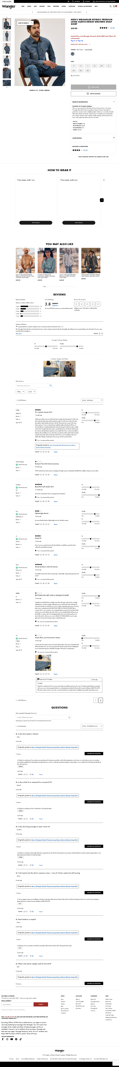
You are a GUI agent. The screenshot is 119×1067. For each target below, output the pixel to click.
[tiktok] (20, 1039)
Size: (72, 61)
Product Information (80, 102)
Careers (93, 1010)
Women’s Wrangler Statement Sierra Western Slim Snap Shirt (46, 276)
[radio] (72, 54)
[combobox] (93, 400)
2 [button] (47, 286)
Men (62, 999)
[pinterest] (16, 1039)
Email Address (6, 1000)
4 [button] (54, 286)
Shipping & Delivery (111, 1017)
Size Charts (109, 1008)
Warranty (108, 1006)
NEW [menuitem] (23, 6)
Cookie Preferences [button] (42, 1059)
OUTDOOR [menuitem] (72, 6)
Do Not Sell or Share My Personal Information (63, 1059)
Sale (62, 1006)
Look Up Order (110, 1015)
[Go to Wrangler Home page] (59, 1051)
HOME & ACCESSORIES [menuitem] (85, 6)
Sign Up (80, 41)
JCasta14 (19, 829)
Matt (18, 967)
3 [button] (51, 286)
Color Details (88, 49)
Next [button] (86, 13)
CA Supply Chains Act (85, 1059)
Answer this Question (94, 753)
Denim (63, 1004)
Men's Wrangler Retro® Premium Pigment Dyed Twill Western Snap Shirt (25, 276)
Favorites (78, 1008)
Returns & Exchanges (109, 1003)
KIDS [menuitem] (49, 6)
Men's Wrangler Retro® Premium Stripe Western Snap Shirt (68, 276)
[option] (59, 12)
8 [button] (67, 286)
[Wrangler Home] (8, 7)
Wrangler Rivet (95, 1001)
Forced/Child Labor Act (101, 1059)
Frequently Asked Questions (111, 1012)
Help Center (109, 999)
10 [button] (74, 286)
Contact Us (109, 1020)
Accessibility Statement (27, 1059)
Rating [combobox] (19, 391)
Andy (18, 737)
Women (63, 1001)
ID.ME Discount (80, 1006)
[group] (7, 23)
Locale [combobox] (30, 391)
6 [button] (61, 286)
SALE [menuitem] (96, 6)
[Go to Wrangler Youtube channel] (11, 1039)
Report (55, 452)
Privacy (34, 1034)
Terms (28, 1034)
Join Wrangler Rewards (80, 1003)
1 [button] (44, 286)
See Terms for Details (7, 1009)
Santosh (19, 785)
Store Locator (65, 1008)
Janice (18, 922)
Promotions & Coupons (65, 1012)
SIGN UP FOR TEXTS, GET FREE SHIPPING (105, 1)
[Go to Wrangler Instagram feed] (7, 1039)
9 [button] (71, 286)
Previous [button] (32, 13)
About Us (93, 999)
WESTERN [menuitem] (56, 6)
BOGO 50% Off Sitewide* (79, 44)
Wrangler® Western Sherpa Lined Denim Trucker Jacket (90, 275)
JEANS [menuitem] (29, 6)
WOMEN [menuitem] (42, 6)
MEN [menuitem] (35, 6)
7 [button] (64, 286)
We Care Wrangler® (94, 1007)
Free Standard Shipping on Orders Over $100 (93, 157)
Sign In (73, 41)
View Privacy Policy (19, 1009)
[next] (102, 200)
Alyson (18, 876)
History (93, 1004)
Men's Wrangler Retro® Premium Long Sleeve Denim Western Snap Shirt (54, 747)
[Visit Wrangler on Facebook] (2, 1039)
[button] (70, 1)
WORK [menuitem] (64, 6)
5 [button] (57, 286)
